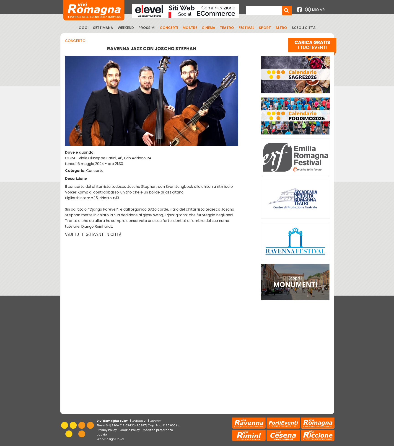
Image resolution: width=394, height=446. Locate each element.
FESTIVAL (246, 27)
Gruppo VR (140, 421)
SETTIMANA (103, 27)
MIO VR (318, 9)
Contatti (155, 421)
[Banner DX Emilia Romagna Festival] (295, 177)
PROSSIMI (146, 27)
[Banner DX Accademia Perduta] (295, 219)
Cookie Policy (130, 430)
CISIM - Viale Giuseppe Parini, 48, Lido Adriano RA (108, 158)
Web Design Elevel (110, 439)
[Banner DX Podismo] (295, 135)
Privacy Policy (107, 430)
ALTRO (281, 27)
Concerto (75, 40)
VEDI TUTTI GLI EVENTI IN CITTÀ (93, 234)
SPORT (265, 27)
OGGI (83, 27)
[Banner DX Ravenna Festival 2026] (295, 261)
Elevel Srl (103, 425)
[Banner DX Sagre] (295, 94)
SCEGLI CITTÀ (304, 27)
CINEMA (208, 27)
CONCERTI (169, 27)
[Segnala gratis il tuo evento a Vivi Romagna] (312, 47)
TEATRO (227, 27)
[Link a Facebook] (300, 10)
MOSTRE (190, 27)
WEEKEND (126, 27)
